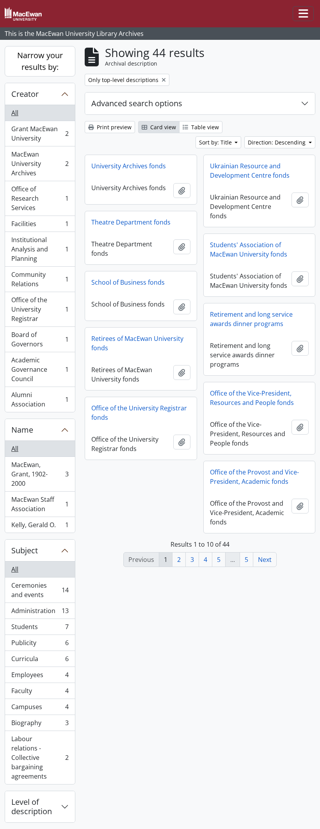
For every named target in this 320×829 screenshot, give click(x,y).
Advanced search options (136, 103)
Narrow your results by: (40, 61)
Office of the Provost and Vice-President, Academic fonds (254, 477)
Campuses (40, 708)
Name (22, 429)
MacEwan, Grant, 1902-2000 (40, 474)
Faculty (40, 692)
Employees (40, 676)
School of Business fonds (128, 282)
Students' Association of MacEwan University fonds (248, 250)
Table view (204, 127)
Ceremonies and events (40, 590)
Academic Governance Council (40, 369)
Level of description (31, 807)
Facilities (40, 225)
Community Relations (40, 279)
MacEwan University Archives (40, 163)
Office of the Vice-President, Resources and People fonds (252, 398)
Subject (24, 550)
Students (40, 628)
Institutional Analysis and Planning (40, 249)
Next (265, 559)
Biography (40, 724)
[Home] (26, 14)
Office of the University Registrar (40, 309)
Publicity (40, 644)
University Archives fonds (128, 166)
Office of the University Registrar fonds (139, 413)
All (14, 113)
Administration (40, 612)
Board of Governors (40, 339)
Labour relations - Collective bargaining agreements (40, 758)
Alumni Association (40, 399)
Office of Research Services (40, 198)
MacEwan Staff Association (40, 504)
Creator (25, 94)
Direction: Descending (277, 142)
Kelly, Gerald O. (40, 527)
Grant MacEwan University (40, 134)
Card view (162, 127)
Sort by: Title (216, 142)
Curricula (40, 660)
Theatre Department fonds (131, 222)
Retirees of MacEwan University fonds (137, 343)
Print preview (113, 127)
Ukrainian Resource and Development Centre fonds (250, 171)
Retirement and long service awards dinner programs (251, 319)
